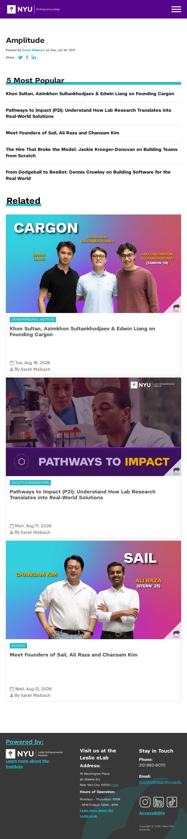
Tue (18, 363)
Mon (19, 526)
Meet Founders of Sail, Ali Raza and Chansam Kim (62, 133)
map (115, 785)
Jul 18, (63, 50)
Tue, (54, 50)
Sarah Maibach (33, 50)
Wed (19, 689)
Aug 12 (32, 689)
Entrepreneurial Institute (33, 319)
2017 (71, 50)
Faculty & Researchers (30, 482)
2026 (45, 363)
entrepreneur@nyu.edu (160, 782)
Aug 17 (32, 526)
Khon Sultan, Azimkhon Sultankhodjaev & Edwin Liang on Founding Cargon (90, 94)
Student (18, 645)
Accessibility (152, 813)
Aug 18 (30, 363)
